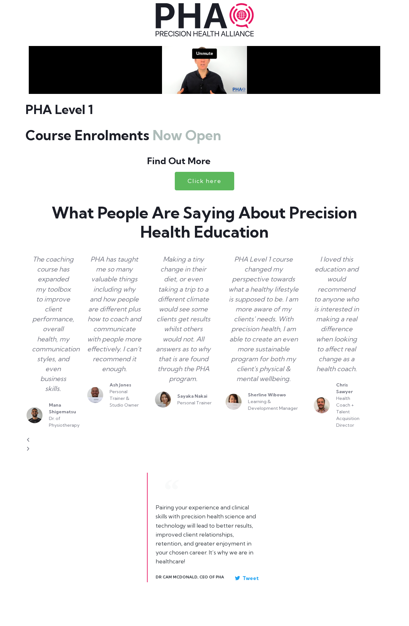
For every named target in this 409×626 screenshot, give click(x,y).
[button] (196, 440)
